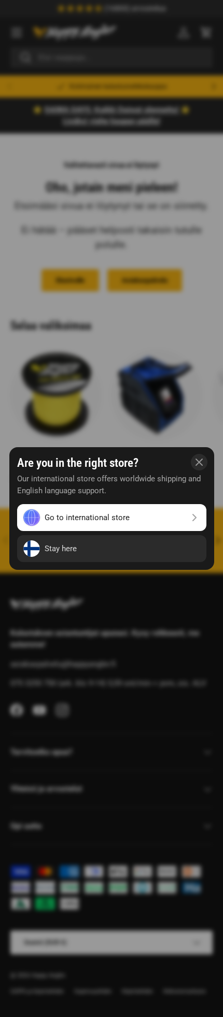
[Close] (199, 462)
